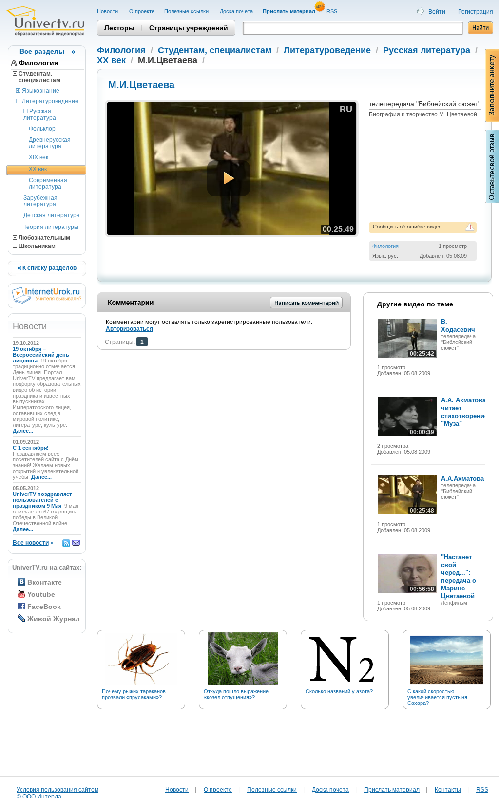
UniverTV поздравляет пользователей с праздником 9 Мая (42, 500)
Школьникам (36, 246)
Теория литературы (50, 227)
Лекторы (119, 28)
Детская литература (51, 215)
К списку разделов (49, 268)
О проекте (141, 11)
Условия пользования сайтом (57, 789)
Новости (108, 11)
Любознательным (43, 237)
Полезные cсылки (187, 11)
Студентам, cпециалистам (36, 77)
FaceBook (44, 606)
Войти (436, 11)
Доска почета (236, 11)
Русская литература (39, 114)
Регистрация (475, 11)
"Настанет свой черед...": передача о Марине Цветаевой (458, 576)
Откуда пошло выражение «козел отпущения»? (236, 694)
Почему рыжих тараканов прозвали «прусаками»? (134, 694)
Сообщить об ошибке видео (407, 226)
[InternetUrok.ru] (46, 301)
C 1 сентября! (31, 448)
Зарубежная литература (40, 201)
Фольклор (42, 128)
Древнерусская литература (50, 143)
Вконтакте (44, 582)
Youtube (41, 594)
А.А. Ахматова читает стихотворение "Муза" (464, 412)
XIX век (38, 157)
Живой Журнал (53, 619)
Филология (38, 63)
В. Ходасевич (458, 325)
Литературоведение (49, 101)
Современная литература (48, 183)
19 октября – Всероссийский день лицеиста (41, 354)
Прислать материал (392, 789)
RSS (332, 11)
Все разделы (41, 51)
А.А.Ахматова (462, 478)
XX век (38, 169)
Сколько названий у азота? (339, 691)
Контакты (448, 789)
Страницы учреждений (188, 28)
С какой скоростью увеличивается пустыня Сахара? (437, 697)
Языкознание (39, 90)
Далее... (23, 431)
